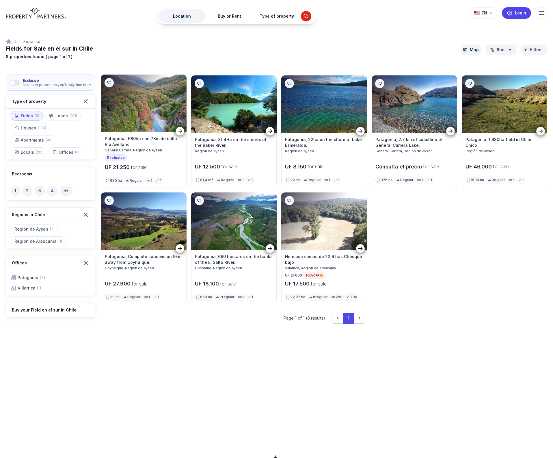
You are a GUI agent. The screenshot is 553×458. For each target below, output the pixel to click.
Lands (66, 115)
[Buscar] (306, 16)
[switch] (15, 83)
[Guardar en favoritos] (109, 82)
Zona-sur (32, 41)
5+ (66, 190)
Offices (69, 152)
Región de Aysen (34, 229)
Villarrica (29, 287)
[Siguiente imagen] (180, 131)
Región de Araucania (38, 241)
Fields (30, 115)
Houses (33, 127)
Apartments (37, 140)
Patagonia (31, 277)
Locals (31, 152)
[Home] (9, 41)
